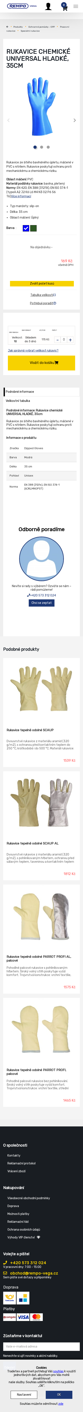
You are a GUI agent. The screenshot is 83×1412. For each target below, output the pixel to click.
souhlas (58, 1371)
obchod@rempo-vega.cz (33, 1273)
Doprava (13, 1206)
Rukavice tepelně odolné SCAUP (30, 730)
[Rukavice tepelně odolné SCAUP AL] (41, 803)
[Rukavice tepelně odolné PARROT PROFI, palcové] (41, 1030)
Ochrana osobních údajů (23, 1229)
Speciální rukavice (30, 31)
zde (60, 1404)
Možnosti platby (18, 1214)
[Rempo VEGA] (21, 5)
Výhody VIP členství (21, 1237)
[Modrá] (26, 228)
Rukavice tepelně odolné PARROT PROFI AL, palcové (39, 958)
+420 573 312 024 (43, 595)
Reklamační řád (18, 1222)
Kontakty (13, 1155)
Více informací (21, 196)
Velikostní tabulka (18, 401)
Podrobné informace (20, 392)
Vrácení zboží (16, 1171)
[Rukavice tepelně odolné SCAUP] (41, 690)
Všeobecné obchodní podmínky (28, 1198)
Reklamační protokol (21, 1163)
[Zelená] (33, 228)
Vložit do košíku (42, 363)
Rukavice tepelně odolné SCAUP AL (33, 843)
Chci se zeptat (41, 603)
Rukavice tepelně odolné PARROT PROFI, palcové (36, 1072)
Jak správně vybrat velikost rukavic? (33, 350)
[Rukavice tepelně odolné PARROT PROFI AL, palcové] (41, 916)
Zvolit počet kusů (42, 283)
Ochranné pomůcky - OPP (41, 27)
